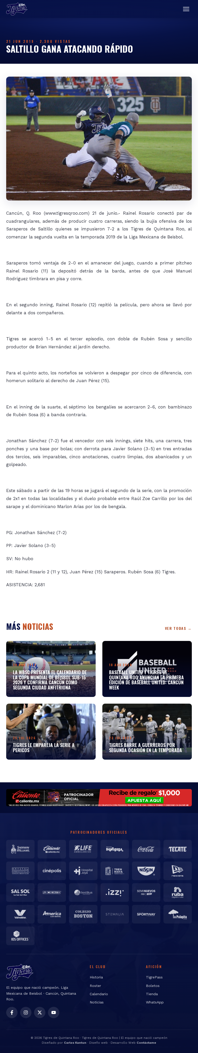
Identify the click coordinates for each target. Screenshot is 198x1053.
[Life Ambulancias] (83, 849)
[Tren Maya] (114, 871)
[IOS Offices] (20, 936)
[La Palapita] (177, 914)
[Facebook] (12, 1012)
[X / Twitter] (39, 1012)
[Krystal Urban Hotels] (20, 871)
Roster (95, 986)
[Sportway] (146, 914)
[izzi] (114, 892)
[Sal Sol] (20, 892)
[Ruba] (177, 892)
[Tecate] (177, 849)
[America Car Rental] (51, 914)
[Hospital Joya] (83, 871)
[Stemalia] (114, 914)
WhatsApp (155, 1002)
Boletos (153, 986)
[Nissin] (146, 871)
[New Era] (177, 871)
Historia (96, 977)
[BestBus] (83, 892)
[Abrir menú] (186, 9)
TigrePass (154, 977)
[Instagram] (25, 1012)
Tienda (152, 994)
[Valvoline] (20, 914)
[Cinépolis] (51, 871)
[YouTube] (53, 1012)
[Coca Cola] (146, 849)
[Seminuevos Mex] (146, 892)
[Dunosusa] (114, 849)
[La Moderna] (51, 892)
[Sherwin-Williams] (20, 849)
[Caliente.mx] (51, 849)
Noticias (97, 1002)
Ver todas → (178, 628)
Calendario (99, 994)
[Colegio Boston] (83, 914)
